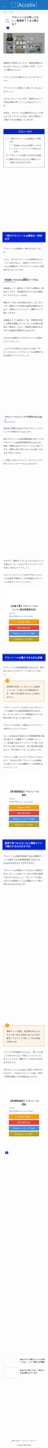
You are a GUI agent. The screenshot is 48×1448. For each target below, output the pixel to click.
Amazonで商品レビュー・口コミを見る (21, 616)
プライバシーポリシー (29, 1441)
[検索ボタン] (43, 5)
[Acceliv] (24, 5)
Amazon (14, 735)
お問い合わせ (15, 1441)
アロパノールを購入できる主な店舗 (25, 155)
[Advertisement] (24, 199)
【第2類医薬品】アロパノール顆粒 (24, 793)
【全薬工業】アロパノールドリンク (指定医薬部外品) (24, 607)
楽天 (22, 735)
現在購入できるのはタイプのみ (27, 145)
